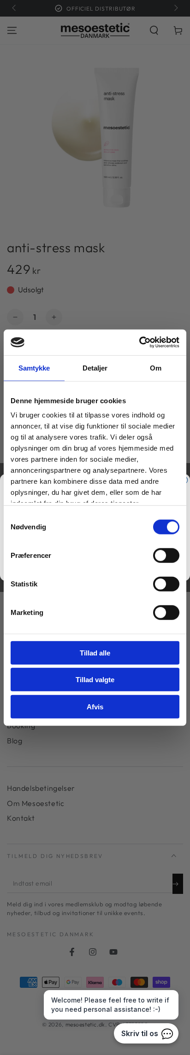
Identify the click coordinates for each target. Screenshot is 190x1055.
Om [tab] (155, 367)
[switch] (166, 555)
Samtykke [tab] (34, 367)
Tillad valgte (95, 680)
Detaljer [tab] (95, 367)
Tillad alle (95, 652)
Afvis (95, 706)
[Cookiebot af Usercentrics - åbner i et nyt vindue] (139, 342)
